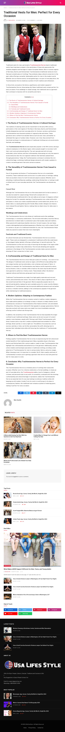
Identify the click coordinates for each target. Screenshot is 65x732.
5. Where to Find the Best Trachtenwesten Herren (22, 115)
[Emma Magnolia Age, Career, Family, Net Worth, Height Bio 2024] (8, 713)
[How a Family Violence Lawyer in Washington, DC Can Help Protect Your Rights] (8, 581)
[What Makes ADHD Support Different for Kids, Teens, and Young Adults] (32, 550)
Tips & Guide (7, 565)
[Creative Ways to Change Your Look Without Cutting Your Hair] (47, 425)
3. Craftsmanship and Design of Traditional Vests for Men (24, 111)
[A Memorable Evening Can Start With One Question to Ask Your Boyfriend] (17, 425)
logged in (15, 476)
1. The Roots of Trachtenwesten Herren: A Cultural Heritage (25, 100)
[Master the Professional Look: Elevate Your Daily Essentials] (17, 450)
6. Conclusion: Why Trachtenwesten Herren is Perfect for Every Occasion (29, 117)
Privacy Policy (32, 727)
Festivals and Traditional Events (19, 109)
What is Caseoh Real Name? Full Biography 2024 (26, 702)
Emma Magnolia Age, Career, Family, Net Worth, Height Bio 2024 (31, 711)
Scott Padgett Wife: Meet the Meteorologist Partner (27, 510)
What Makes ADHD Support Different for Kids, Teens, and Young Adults (27, 569)
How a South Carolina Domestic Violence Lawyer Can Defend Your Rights (33, 586)
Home (5, 7)
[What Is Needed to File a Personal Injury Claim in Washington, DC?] (8, 596)
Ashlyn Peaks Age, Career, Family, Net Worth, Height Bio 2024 (30, 519)
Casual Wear (13, 104)
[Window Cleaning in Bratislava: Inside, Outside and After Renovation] (8, 630)
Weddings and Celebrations (18, 107)
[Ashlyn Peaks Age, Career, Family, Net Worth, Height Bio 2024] (8, 521)
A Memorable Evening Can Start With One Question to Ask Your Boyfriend (15, 436)
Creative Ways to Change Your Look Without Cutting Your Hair (46, 436)
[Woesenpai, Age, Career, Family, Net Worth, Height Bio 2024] (8, 696)
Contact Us (40, 727)
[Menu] (5, 3)
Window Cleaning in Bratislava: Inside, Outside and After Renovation (32, 628)
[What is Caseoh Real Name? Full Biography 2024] (8, 704)
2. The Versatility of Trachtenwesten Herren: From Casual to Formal (27, 102)
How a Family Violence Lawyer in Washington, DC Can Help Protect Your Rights (35, 579)
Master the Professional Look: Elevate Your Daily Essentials (17, 461)
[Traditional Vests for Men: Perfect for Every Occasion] (32, 42)
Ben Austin (12, 20)
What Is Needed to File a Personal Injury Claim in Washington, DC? (31, 594)
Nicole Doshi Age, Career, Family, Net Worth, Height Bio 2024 (30, 493)
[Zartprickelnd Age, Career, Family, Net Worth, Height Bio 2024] (8, 504)
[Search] (60, 3)
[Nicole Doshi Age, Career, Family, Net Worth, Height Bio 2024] (8, 495)
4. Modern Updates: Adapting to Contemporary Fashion (24, 113)
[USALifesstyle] (32, 2)
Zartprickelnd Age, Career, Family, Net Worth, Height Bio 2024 (30, 502)
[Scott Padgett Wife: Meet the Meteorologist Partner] (8, 512)
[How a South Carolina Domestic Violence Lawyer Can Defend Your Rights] (8, 589)
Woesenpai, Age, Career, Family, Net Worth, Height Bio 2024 (29, 694)
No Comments (31, 20)
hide (32, 97)
